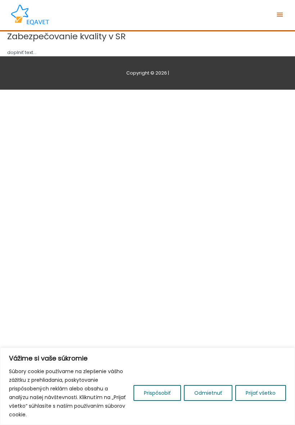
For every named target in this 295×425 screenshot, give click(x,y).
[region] (147, 386)
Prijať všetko (261, 393)
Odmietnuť (208, 393)
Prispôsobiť (157, 393)
